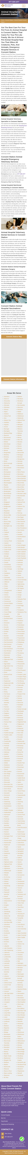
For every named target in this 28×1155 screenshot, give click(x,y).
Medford (19, 396)
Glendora (6, 778)
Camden (6, 536)
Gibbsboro (7, 758)
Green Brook (7, 788)
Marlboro (6, 1062)
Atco (5, 418)
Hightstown (7, 868)
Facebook (20, 1153)
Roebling (19, 754)
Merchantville (21, 405)
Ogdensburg (20, 584)
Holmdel (6, 883)
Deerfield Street (8, 618)
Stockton (19, 870)
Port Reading (21, 683)
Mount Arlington (21, 476)
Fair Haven (7, 694)
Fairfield (6, 698)
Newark (19, 532)
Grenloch (6, 799)
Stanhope (20, 859)
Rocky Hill (20, 752)
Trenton (19, 920)
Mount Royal (20, 489)
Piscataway (20, 653)
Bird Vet (3, 1118)
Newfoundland (21, 536)
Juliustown (7, 924)
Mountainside (21, 495)
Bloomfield (7, 480)
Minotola (19, 441)
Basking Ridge (8, 433)
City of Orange (8, 569)
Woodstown (20, 1066)
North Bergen (21, 547)
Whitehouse (20, 1032)
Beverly (6, 469)
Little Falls (7, 995)
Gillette (6, 763)
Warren (19, 972)
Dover (5, 633)
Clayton (6, 575)
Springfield (20, 851)
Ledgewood (7, 978)
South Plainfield (21, 840)
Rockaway (20, 745)
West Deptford (21, 1002)
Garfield (6, 754)
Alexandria (7, 401)
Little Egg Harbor (8, 993)
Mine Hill (19, 439)
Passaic (19, 616)
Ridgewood (20, 724)
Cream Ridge (7, 612)
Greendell (6, 793)
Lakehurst (6, 952)
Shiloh (19, 803)
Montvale (19, 461)
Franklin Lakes (8, 735)
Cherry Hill (7, 560)
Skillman (19, 810)
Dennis (6, 625)
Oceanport (20, 582)
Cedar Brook (7, 545)
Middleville (20, 418)
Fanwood (6, 709)
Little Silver (7, 1000)
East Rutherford (8, 648)
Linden (6, 987)
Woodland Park (21, 1064)
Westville (19, 1021)
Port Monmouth (21, 679)
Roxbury (19, 769)
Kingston (6, 939)
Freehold (6, 743)
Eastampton (7, 653)
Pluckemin (20, 666)
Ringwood (20, 728)
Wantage (19, 969)
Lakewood (7, 954)
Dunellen (6, 638)
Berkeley (6, 454)
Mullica (19, 498)
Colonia (6, 594)
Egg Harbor (7, 663)
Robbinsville (20, 741)
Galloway (6, 752)
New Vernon (20, 530)
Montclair (19, 457)
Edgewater (7, 657)
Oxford (19, 597)
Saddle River (21, 780)
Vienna (19, 950)
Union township (21, 928)
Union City (20, 926)
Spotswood (20, 849)
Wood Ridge (20, 1049)
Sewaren (19, 797)
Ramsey (19, 700)
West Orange (21, 1012)
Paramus (19, 603)
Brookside (7, 513)
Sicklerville (20, 808)
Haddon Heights (8, 810)
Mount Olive (20, 487)
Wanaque (20, 967)
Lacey (5, 944)
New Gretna (20, 519)
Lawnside (6, 963)
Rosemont (20, 765)
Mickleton (20, 409)
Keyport (6, 937)
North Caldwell (21, 551)
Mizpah (19, 444)
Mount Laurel (21, 485)
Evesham (6, 687)
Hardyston (7, 834)
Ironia (5, 903)
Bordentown (7, 491)
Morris (19, 469)
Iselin (5, 907)
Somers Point (21, 814)
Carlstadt (6, 538)
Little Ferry (7, 997)
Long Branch (7, 1008)
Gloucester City (8, 784)
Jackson (6, 909)
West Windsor (21, 1015)
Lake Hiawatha (8, 948)
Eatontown (7, 655)
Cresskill (6, 614)
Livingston (7, 1002)
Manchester (7, 1038)
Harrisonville (7, 842)
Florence (6, 719)
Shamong (20, 801)
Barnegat (6, 429)
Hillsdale (6, 872)
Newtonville (20, 541)
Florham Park (7, 722)
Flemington (7, 717)
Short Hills (20, 806)
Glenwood (7, 780)
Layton (6, 974)
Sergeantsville (21, 795)
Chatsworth (7, 558)
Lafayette (6, 946)
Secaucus (20, 793)
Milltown (19, 433)
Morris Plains (21, 472)
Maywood (6, 1075)
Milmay (19, 437)
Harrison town (8, 840)
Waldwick (20, 959)
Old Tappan (20, 588)
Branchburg (7, 495)
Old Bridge (20, 586)
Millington (20, 424)
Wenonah (20, 995)
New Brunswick (21, 515)
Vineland (19, 954)
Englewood (7, 681)
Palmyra (19, 601)
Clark (5, 571)
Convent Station (9, 20)
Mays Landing (8, 1073)
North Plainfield (21, 558)
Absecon (6, 398)
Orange (19, 594)
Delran (6, 620)
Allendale (6, 405)
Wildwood (20, 1038)
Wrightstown (20, 1071)
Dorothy (6, 631)
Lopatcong (7, 1015)
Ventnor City (20, 944)
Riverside (20, 737)
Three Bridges (21, 900)
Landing (6, 959)
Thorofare (20, 898)
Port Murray (20, 681)
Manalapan (7, 1034)
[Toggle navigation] (23, 6)
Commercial (7, 601)
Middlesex (20, 413)
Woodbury (20, 1056)
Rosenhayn (20, 767)
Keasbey (6, 931)
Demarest (6, 622)
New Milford (20, 526)
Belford (6, 441)
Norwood (19, 564)
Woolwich (20, 1069)
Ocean (19, 575)
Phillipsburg (20, 642)
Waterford (20, 987)
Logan (5, 1006)
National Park (21, 502)
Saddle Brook (21, 778)
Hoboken (6, 879)
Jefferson (6, 913)
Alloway (6, 409)
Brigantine (7, 510)
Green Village (8, 791)
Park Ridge (20, 605)
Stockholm (20, 868)
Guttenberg (7, 801)
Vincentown (20, 952)
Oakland (19, 571)
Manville (6, 1053)
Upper (19, 931)
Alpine (6, 411)
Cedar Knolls (7, 549)
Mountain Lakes (21, 493)
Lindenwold (7, 989)
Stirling (19, 866)
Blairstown (7, 476)
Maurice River (8, 1071)
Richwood (20, 717)
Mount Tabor (20, 491)
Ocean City (20, 577)
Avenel (6, 426)
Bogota (6, 485)
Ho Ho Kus (7, 877)
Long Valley (7, 1012)
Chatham (6, 551)
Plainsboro (20, 661)
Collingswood (8, 590)
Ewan (5, 689)
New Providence (22, 528)
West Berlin (20, 997)
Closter (6, 588)
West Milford (20, 1008)
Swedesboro (20, 883)
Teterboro (20, 892)
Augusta (6, 424)
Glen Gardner (7, 771)
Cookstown (7, 605)
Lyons (5, 1023)
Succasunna (20, 875)
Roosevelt (20, 756)
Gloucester (7, 782)
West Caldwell (21, 1000)
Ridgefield (20, 719)
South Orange (21, 834)
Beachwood (7, 437)
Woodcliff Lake (21, 1062)
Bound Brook (7, 493)
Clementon (7, 577)
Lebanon (6, 976)
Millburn (19, 422)
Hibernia (6, 859)
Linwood (6, 991)
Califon (6, 534)
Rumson (19, 771)
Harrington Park (8, 836)
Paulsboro (20, 620)
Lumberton (7, 1019)
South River (20, 842)
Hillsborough (7, 870)
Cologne (6, 592)
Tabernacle (20, 885)
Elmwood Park (8, 674)
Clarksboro (7, 573)
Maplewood (7, 1058)
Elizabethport (7, 670)
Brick (5, 500)
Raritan (19, 707)
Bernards (6, 465)
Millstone (19, 426)
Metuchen (20, 407)
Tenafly (19, 890)
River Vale (20, 732)
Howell (6, 896)
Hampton (6, 829)
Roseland (20, 758)
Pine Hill (19, 650)
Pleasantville (21, 663)
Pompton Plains (21, 676)
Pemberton (20, 627)
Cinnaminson (7, 566)
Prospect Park (21, 694)
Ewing (5, 691)
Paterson (19, 618)
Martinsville (7, 1066)
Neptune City (21, 506)
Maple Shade (7, 1056)
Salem (19, 782)
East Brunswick (8, 640)
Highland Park (8, 864)
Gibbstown (7, 760)
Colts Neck (7, 597)
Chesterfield (7, 564)
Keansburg (7, 926)
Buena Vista (7, 521)
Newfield (19, 534)
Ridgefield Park (21, 722)
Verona (19, 948)
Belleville (6, 446)
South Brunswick (22, 827)
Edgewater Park (8, 659)
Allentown (6, 407)
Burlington (7, 523)
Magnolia (6, 1028)
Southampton (21, 844)
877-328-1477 (14, 2)
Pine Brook (20, 648)
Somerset (20, 816)
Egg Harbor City (8, 666)
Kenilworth (7, 933)
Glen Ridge (7, 773)
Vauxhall (19, 941)
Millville (19, 435)
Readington (20, 711)
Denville (6, 627)
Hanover (6, 831)
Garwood (6, 756)
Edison (6, 661)
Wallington (20, 963)
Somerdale (20, 812)
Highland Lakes (8, 862)
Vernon (19, 946)
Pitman (19, 655)
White (19, 1030)
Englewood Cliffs (8, 683)
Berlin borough (8, 463)
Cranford (6, 610)
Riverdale (20, 735)
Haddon (6, 808)
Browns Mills (7, 515)
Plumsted (20, 668)
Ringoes (19, 726)
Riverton (19, 739)
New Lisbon (20, 523)
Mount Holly (20, 482)
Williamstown (21, 1040)
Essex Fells (7, 685)
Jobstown (6, 918)
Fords (5, 724)
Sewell (19, 799)
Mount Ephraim (21, 478)
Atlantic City (7, 420)
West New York (21, 1010)
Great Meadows (8, 786)
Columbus (7, 599)
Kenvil (5, 935)
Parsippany (20, 610)
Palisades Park (21, 599)
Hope (5, 888)
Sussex (19, 879)
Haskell (6, 849)
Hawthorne (7, 853)
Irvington (6, 905)
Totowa (19, 909)
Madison (6, 1025)
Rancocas (20, 702)
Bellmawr (6, 448)
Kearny (6, 928)
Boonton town (8, 489)
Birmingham (7, 472)
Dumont (6, 635)
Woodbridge (20, 1053)
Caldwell (6, 532)
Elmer (5, 672)
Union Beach (21, 924)
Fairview (6, 707)
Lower (5, 1017)
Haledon (6, 816)
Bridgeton (6, 504)
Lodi (5, 1004)
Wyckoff (19, 1073)
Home (2, 20)
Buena (6, 519)
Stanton (19, 862)
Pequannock (20, 638)
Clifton (6, 584)
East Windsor (7, 650)
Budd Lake (7, 517)
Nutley (19, 566)
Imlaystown (7, 898)
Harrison (6, 838)
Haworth (6, 851)
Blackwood (7, 474)
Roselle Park (21, 763)
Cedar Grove (7, 547)
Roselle (19, 760)
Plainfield (20, 659)
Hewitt (5, 857)
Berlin (5, 461)
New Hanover (21, 521)
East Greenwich (8, 642)
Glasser (6, 769)
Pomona (19, 672)
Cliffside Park (7, 579)
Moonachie (20, 465)
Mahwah (6, 1030)
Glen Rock (7, 775)
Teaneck (19, 888)
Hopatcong (7, 885)
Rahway (19, 698)
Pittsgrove (20, 657)
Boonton (6, 487)
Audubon (6, 422)
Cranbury (6, 607)
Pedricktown (20, 625)
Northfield (20, 560)
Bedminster (7, 439)
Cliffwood (6, 582)
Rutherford (20, 775)
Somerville (20, 819)
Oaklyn (19, 573)
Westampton (20, 1017)
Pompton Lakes (21, 674)
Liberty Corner (8, 982)
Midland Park (21, 420)
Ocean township (21, 579)
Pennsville (20, 635)
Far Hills (6, 711)
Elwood (6, 676)
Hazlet (6, 855)
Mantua (6, 1051)
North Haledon (21, 554)
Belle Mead (7, 444)
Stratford (19, 872)
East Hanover (8, 644)
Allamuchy (7, 403)
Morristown (20, 474)
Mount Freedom (21, 480)
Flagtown (6, 713)
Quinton (19, 696)
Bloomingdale (8, 482)
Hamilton (6, 821)
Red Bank (20, 713)
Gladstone (7, 765)
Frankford (6, 728)
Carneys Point (8, 541)
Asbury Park (7, 416)
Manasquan (7, 1036)
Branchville (7, 498)
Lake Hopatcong (8, 950)
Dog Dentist (4, 1121)
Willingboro (20, 1043)
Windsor (19, 1045)
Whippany (20, 1028)
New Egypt (20, 517)
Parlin (19, 607)
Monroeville (20, 452)
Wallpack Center (22, 965)
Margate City (7, 1060)
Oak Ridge (20, 569)
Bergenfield (7, 452)
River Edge (20, 730)
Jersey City (7, 916)
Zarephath (20, 1075)
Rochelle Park (21, 743)
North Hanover (21, 556)
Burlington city (8, 526)
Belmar (6, 450)
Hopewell (6, 890)
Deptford (6, 629)
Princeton (20, 687)
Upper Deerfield (21, 933)
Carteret (6, 543)
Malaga (6, 1032)
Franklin (6, 730)
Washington (20, 974)
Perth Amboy (20, 640)
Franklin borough (8, 732)
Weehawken (20, 993)
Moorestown (20, 467)
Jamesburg (7, 911)
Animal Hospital (5, 1115)
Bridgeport (7, 502)
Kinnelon (6, 941)
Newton (19, 538)
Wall (18, 961)
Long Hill (6, 1010)
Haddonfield (7, 812)
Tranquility (20, 918)
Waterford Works (22, 989)
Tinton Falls (20, 903)
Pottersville (20, 685)
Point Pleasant (21, 670)
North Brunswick (22, 549)
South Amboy (21, 821)
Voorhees (20, 956)
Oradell (19, 592)
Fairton (6, 704)
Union (19, 922)
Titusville (19, 905)
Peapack (19, 622)
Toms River (20, 907)
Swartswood (20, 881)
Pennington (20, 629)
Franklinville (7, 741)
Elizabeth (6, 668)
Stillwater (20, 864)
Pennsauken (20, 633)
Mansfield (6, 1045)
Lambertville (7, 956)
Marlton (6, 1064)
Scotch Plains (21, 791)
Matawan (6, 1069)
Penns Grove (21, 631)
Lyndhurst (6, 1021)
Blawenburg (7, 478)
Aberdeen (6, 396)
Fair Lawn (6, 696)
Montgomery (20, 459)
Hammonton (7, 827)
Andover (6, 413)
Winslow (19, 1047)
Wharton (19, 1025)
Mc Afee (6, 1077)
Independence (8, 900)
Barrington (7, 431)
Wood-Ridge (20, 1051)
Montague (20, 454)
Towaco (19, 911)
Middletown (20, 416)
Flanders (6, 715)
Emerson (6, 679)
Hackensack (7, 803)
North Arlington (21, 545)
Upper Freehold (21, 935)
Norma (19, 543)
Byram (6, 530)
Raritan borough (21, 709)
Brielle (6, 508)
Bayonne (6, 435)
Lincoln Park (7, 984)
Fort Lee (6, 726)
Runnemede (20, 773)
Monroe (19, 446)
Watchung (20, 984)
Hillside (6, 875)
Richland (19, 715)
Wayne (19, 991)
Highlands (7, 866)
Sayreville (20, 784)
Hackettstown (7, 806)
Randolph (20, 704)
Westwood (20, 1023)
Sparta (19, 847)
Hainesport (7, 814)
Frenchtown (7, 750)
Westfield (20, 1019)
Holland (6, 881)
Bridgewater (7, 506)
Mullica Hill (20, 500)
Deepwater (7, 616)
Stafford (19, 857)
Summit (19, 877)
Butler (5, 528)
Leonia (6, 980)
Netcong (19, 513)
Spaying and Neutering (7, 1124)
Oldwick (19, 590)
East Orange (7, 646)
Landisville (7, 961)
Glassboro (7, 767)
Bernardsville (7, 467)
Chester (6, 562)
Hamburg (6, 819)
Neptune (19, 504)
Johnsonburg (7, 920)
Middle (19, 411)
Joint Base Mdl (8, 922)
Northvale (20, 562)
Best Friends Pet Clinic (11, 1153)
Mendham (20, 398)
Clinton (6, 586)
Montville (19, 463)
